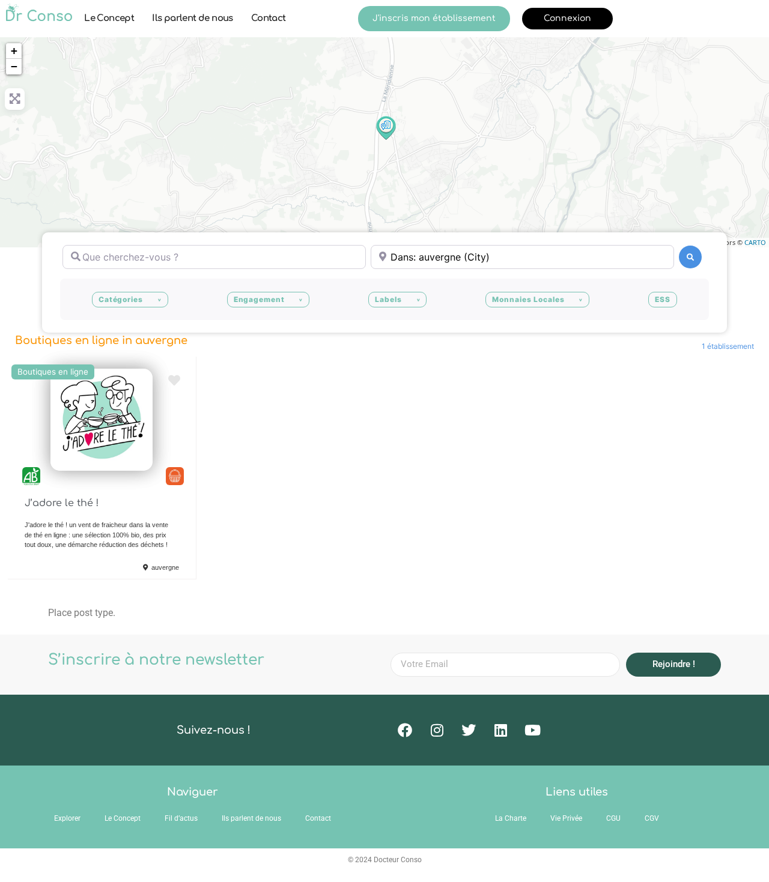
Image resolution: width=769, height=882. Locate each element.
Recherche (690, 257)
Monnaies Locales (528, 299)
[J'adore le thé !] (385, 127)
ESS (662, 299)
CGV (652, 818)
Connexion (567, 18)
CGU (613, 818)
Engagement (259, 299)
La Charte (510, 818)
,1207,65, (175, 476)
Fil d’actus (181, 818)
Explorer (67, 818)
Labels (388, 299)
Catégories (121, 299)
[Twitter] (468, 730)
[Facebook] (405, 730)
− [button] (14, 66)
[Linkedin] (500, 730)
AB (31, 476)
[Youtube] (532, 730)
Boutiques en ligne (52, 371)
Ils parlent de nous (192, 18)
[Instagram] (436, 730)
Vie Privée (566, 818)
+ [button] (14, 50)
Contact (268, 18)
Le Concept (109, 18)
